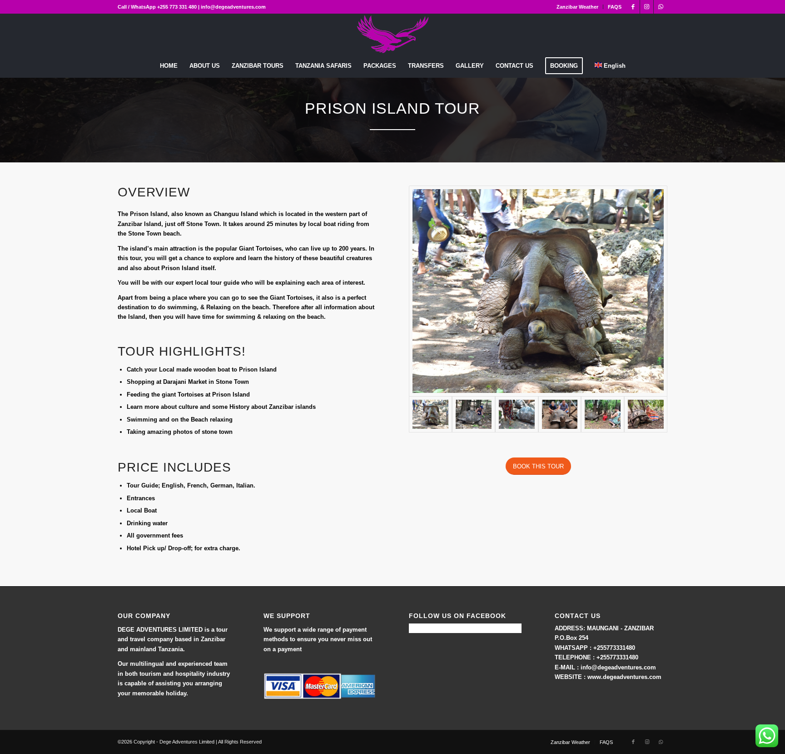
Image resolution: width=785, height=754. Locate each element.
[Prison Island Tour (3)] (473, 414)
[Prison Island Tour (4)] (602, 414)
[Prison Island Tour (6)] (645, 414)
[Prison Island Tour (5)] (538, 291)
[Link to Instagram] (646, 7)
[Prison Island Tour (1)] (516, 414)
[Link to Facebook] (633, 7)
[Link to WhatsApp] (660, 7)
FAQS (614, 7)
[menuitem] (577, 7)
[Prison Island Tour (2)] (559, 414)
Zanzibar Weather (577, 7)
